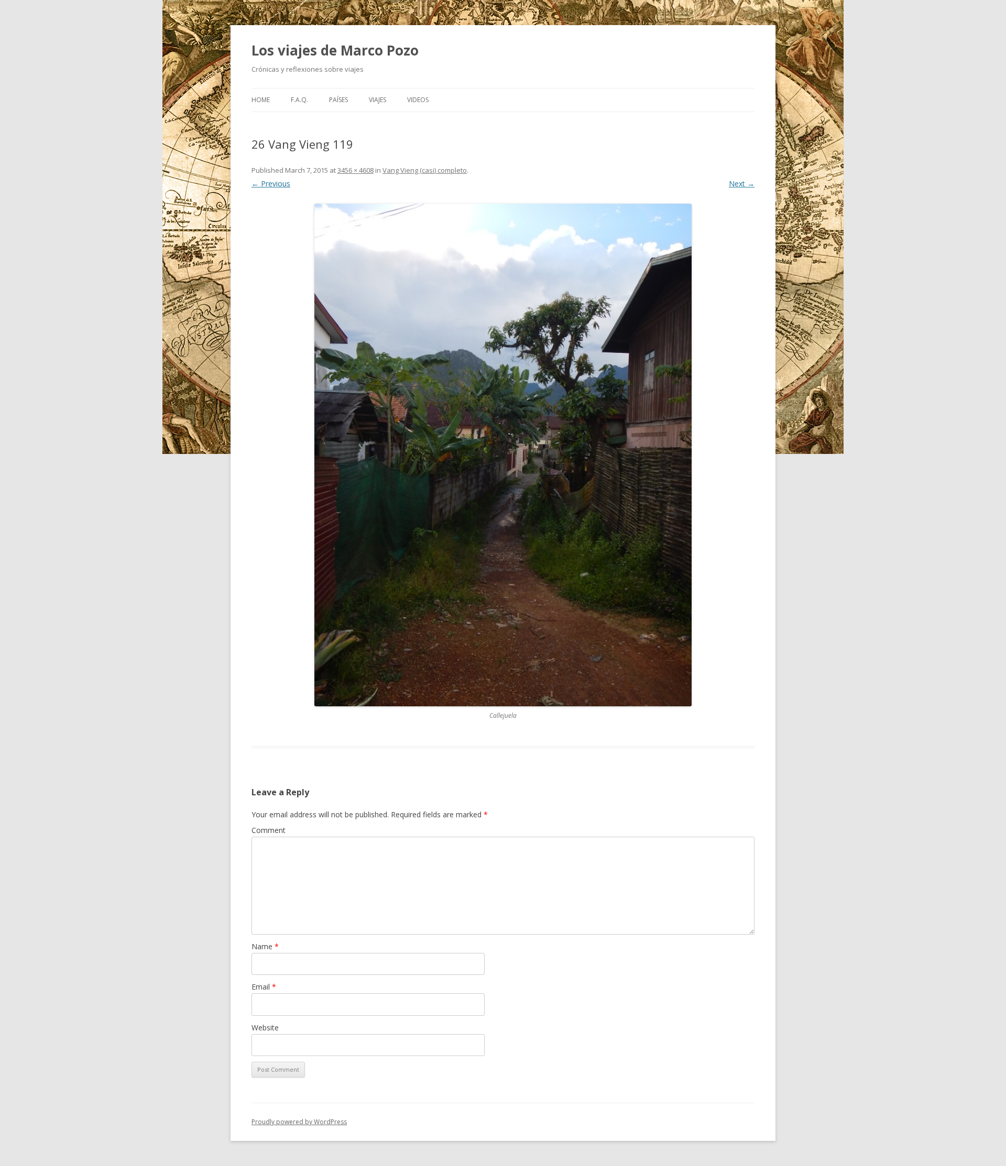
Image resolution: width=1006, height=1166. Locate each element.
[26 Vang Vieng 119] (503, 455)
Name (265, 946)
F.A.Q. (299, 99)
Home (261, 99)
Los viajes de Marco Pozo (335, 50)
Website (265, 1027)
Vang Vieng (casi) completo (424, 170)
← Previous (271, 183)
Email (264, 987)
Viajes (377, 99)
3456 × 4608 (355, 170)
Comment (269, 830)
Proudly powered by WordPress (299, 1121)
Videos (418, 99)
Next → (741, 183)
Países (338, 99)
